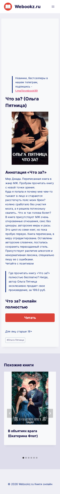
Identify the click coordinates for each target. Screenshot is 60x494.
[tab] (23, 458)
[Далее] (50, 413)
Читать (30, 318)
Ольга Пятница (15, 340)
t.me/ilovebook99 (26, 90)
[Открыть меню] (53, 6)
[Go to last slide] (10, 413)
